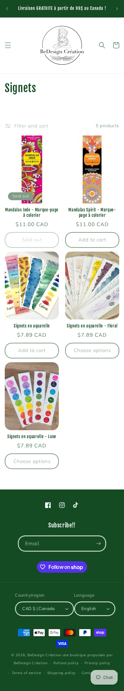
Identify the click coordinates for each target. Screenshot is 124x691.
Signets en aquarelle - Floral (92, 325)
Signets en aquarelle (32, 325)
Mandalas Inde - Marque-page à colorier (32, 212)
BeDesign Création (44, 655)
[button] (8, 45)
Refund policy (66, 663)
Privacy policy (97, 663)
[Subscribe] (98, 543)
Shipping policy (61, 673)
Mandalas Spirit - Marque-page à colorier (92, 212)
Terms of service (26, 673)
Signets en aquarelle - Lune (31, 436)
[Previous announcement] (7, 9)
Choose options (92, 350)
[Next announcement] (117, 9)
